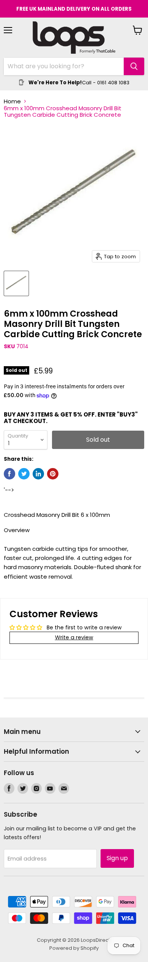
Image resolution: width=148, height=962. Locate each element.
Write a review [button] (74, 637)
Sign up (117, 858)
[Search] (134, 66)
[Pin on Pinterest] (52, 473)
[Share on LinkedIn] (38, 473)
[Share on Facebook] (9, 473)
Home (12, 101)
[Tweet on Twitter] (24, 473)
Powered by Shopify (74, 948)
